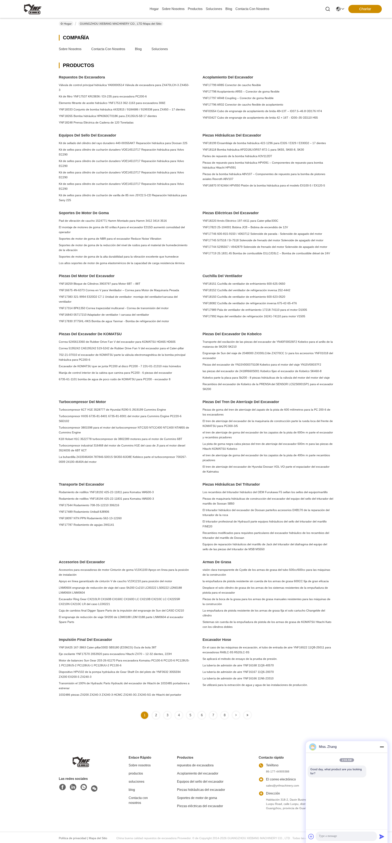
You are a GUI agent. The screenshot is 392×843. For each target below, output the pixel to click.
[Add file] (311, 836)
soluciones (214, 9)
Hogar (154, 9)
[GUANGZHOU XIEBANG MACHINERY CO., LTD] (32, 9)
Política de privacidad (72, 838)
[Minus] (381, 746)
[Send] (382, 836)
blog (228, 9)
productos (195, 9)
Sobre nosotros (70, 49)
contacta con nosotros (252, 9)
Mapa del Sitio (98, 838)
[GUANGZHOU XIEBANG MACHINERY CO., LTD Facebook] (62, 787)
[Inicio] (81, 761)
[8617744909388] (83, 787)
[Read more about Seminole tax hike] (236, 715)
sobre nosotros (173, 9)
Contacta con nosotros (108, 49)
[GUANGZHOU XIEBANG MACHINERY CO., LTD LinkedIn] (73, 787)
